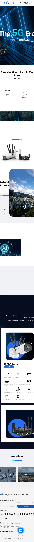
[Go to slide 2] (4, 213)
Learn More (9, 367)
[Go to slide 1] (4, 209)
